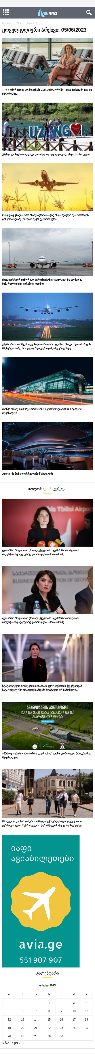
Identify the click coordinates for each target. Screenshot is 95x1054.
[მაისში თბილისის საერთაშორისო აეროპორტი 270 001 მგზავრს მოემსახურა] (47, 381)
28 (35, 1036)
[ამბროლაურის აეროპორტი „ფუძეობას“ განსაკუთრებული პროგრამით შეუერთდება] (47, 726)
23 (61, 1028)
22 (49, 1028)
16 (61, 1019)
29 (49, 1036)
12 (9, 1019)
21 (35, 1028)
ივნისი (28, 23)
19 (9, 1028)
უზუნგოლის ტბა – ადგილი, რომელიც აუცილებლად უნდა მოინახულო (45, 154)
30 (61, 1036)
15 (49, 1019)
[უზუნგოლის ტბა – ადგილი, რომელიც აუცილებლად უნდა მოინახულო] (47, 127)
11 (86, 1011)
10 (74, 1011)
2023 (18, 23)
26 (9, 1036)
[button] (88, 13)
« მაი (5, 1043)
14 (35, 1019)
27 (22, 1036)
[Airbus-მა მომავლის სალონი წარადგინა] (47, 446)
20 (22, 1028)
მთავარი (6, 23)
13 (22, 1019)
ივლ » (16, 1043)
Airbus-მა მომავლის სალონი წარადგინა (27, 473)
